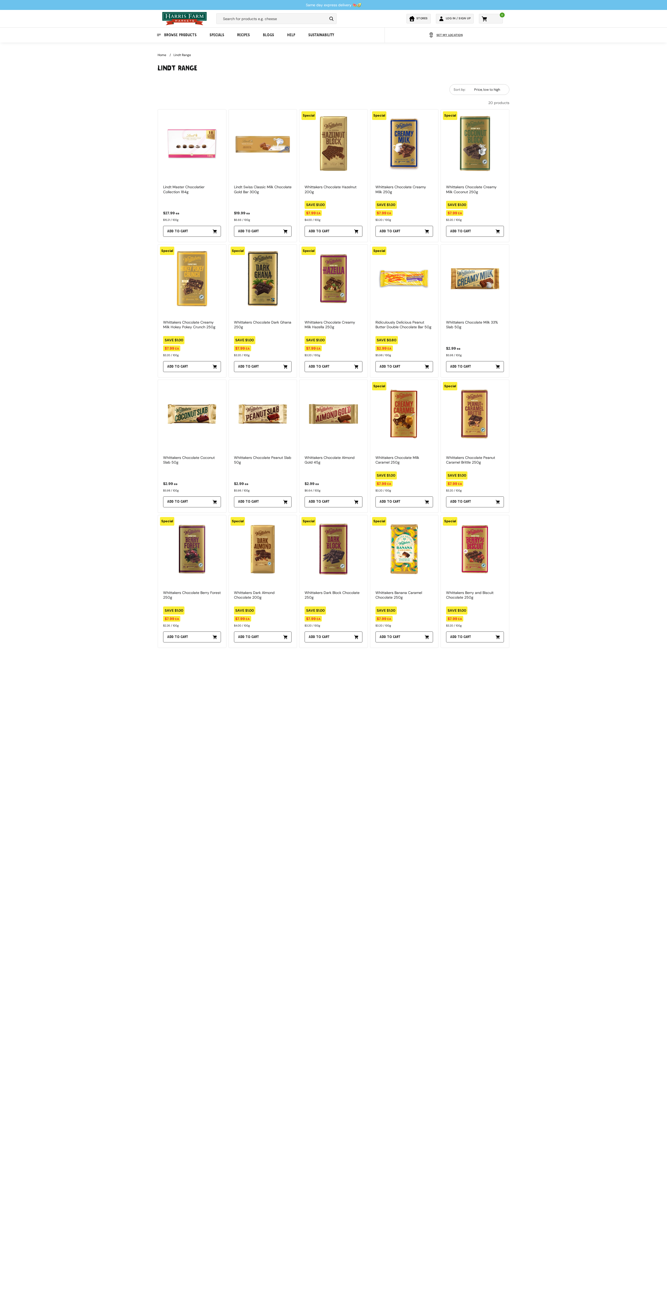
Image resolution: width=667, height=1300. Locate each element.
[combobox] (272, 19)
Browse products (180, 35)
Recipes (243, 35)
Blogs (268, 35)
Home (162, 55)
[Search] (331, 19)
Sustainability (321, 35)
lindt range (182, 55)
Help (291, 35)
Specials (216, 35)
